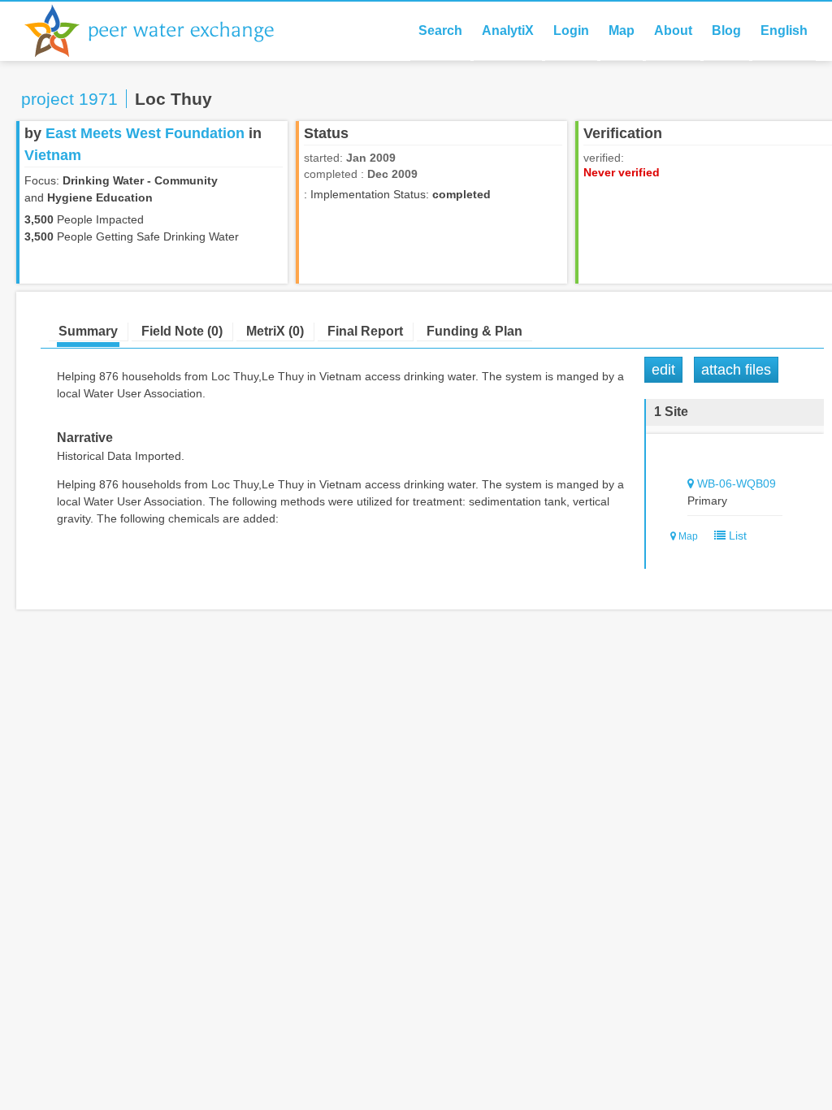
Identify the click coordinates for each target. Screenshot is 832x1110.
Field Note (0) (182, 331)
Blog (726, 30)
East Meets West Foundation (145, 133)
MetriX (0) (275, 331)
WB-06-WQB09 (736, 483)
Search (440, 30)
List (736, 535)
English (784, 30)
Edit (663, 370)
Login (571, 30)
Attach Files (736, 370)
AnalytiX (508, 30)
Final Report (365, 331)
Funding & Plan (474, 331)
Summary (88, 331)
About (673, 30)
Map (622, 30)
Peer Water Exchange (162, 31)
